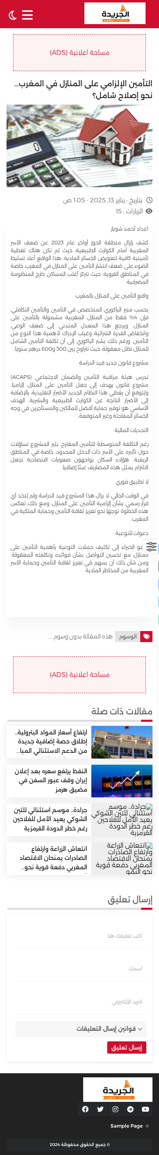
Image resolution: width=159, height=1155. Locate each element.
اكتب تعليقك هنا (125, 935)
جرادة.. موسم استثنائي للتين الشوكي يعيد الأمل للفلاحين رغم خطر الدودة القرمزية (50, 819)
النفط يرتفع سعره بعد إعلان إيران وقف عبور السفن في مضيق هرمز (51, 780)
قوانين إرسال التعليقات (106, 1028)
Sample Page (126, 1126)
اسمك (135, 968)
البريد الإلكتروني (127, 1001)
